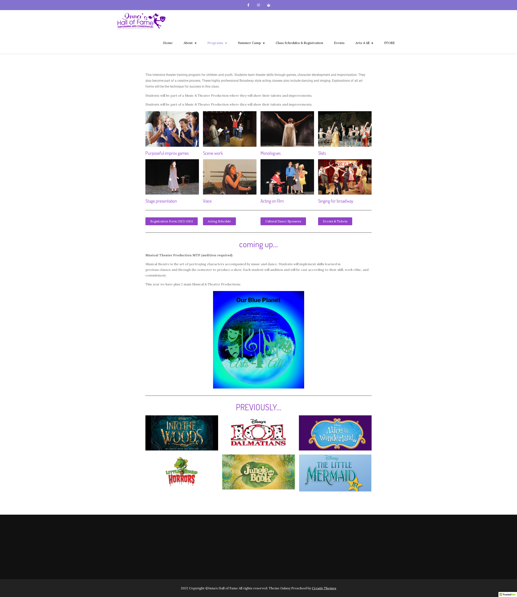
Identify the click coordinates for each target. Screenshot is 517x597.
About (188, 43)
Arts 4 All (362, 43)
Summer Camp (249, 43)
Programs (215, 43)
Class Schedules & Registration (299, 43)
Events (339, 43)
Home (168, 43)
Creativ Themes (324, 588)
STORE (389, 43)
